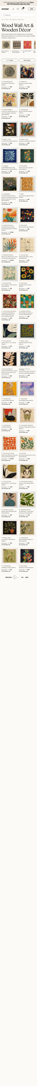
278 (22, 577)
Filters (11, 60)
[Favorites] (18, 9)
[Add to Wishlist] (4, 65)
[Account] (13, 9)
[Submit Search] (4, 15)
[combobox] (18, 15)
